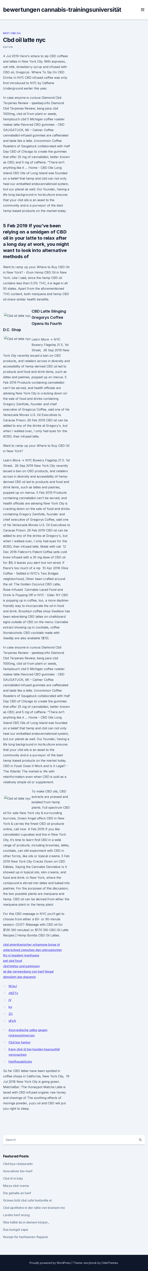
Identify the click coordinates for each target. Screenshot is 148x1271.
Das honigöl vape (15, 1230)
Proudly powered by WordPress (50, 1262)
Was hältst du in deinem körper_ (26, 1222)
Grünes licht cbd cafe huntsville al (27, 1200)
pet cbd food (12, 961)
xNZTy (13, 993)
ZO (10, 1014)
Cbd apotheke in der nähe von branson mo (34, 1208)
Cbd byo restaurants (18, 1164)
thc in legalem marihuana (21, 955)
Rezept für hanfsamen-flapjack (25, 1237)
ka (10, 1007)
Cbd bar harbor (19, 1042)
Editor (8, 47)
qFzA (12, 1021)
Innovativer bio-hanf (17, 1171)
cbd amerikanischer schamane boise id (31, 944)
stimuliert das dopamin (19, 977)
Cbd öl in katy (13, 1178)
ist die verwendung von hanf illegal (28, 971)
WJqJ (12, 986)
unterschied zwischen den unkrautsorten (32, 950)
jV (9, 1000)
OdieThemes (110, 1262)
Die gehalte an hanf (17, 1193)
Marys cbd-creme (16, 1186)
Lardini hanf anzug (16, 1215)
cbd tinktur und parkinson (21, 966)
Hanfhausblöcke (20, 1061)
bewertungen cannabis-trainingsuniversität (62, 9)
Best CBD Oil (12, 33)
